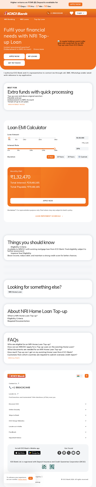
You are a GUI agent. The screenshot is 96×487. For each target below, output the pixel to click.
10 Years (60, 157)
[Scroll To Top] (87, 376)
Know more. (22, 479)
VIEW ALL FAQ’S (14, 358)
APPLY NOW (75, 4)
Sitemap (37, 482)
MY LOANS (32, 56)
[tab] (15, 292)
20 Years (71, 157)
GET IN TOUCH (14, 63)
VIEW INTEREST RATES (16, 104)
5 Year (50, 157)
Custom (84, 157)
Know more (39, 49)
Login (79, 13)
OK (31, 478)
